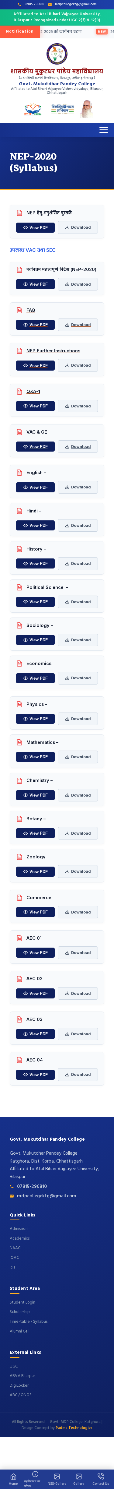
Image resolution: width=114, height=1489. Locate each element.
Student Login (22, 1302)
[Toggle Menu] (103, 130)
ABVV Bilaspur (22, 1376)
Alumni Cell (19, 1331)
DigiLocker (19, 1385)
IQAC (14, 1258)
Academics (19, 1238)
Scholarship (20, 1312)
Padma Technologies (74, 1428)
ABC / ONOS (21, 1395)
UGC (14, 1366)
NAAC (15, 1248)
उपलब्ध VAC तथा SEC (33, 250)
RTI (12, 1267)
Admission (19, 1229)
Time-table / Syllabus (28, 1321)
